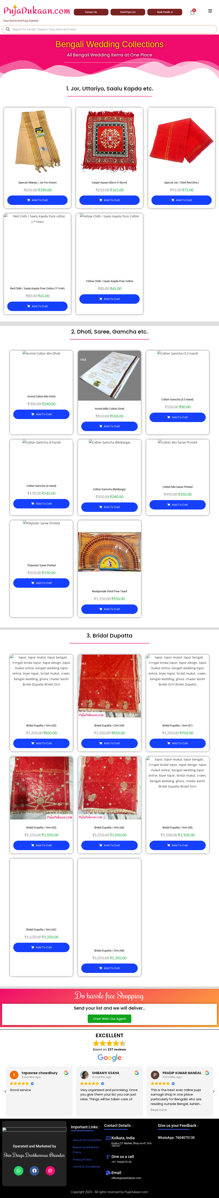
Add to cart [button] (40, 200)
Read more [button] (159, 1110)
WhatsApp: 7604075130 (176, 1138)
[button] (213, 1091)
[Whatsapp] (18, 1170)
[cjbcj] (210, 11)
